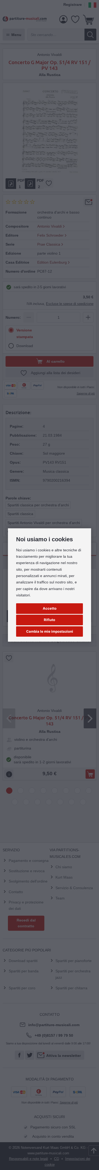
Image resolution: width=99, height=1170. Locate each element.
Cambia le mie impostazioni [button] (49, 631)
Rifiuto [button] (49, 620)
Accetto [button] (49, 608)
